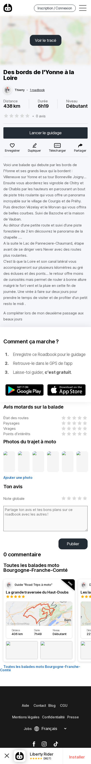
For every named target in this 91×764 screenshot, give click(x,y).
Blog (52, 705)
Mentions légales (26, 717)
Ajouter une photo (18, 477)
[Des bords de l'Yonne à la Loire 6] (82, 462)
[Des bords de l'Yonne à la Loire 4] (53, 462)
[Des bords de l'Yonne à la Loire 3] (38, 462)
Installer (77, 757)
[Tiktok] (55, 744)
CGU (63, 705)
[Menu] (83, 8)
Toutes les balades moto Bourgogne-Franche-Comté (40, 668)
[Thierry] (7, 90)
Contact (39, 705)
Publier (73, 543)
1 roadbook (37, 90)
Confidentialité (53, 717)
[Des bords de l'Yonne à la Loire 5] (68, 462)
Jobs (28, 729)
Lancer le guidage (46, 132)
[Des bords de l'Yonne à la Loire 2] (24, 462)
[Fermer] (7, 756)
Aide (25, 705)
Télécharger (57, 150)
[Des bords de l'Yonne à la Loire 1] (9, 462)
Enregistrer (12, 150)
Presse (73, 717)
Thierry (20, 90)
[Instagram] (44, 744)
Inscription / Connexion (55, 8)
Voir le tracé (45, 40)
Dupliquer (34, 150)
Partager (80, 150)
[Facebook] (34, 744)
